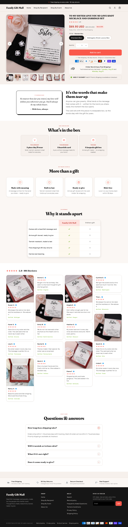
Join (118, 504)
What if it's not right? (38, 454)
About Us (68, 8)
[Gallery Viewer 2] (17, 77)
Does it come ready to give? (41, 462)
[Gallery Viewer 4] (33, 77)
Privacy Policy (72, 510)
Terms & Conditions (74, 507)
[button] (120, 8)
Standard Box (76, 38)
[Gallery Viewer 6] (49, 77)
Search (69, 497)
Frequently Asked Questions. (77, 504)
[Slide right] (61, 44)
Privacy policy (51, 523)
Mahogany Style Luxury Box (98, 38)
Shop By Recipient (41, 8)
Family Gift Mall (15, 8)
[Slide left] (10, 44)
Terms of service (62, 523)
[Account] (115, 8)
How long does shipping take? (42, 428)
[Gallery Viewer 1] (9, 77)
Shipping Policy (72, 514)
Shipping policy (74, 523)
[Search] (110, 8)
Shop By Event (56, 8)
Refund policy (72, 500)
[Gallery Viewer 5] (41, 77)
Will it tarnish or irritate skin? (43, 446)
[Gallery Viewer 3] (25, 77)
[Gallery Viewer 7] (57, 77)
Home (29, 8)
